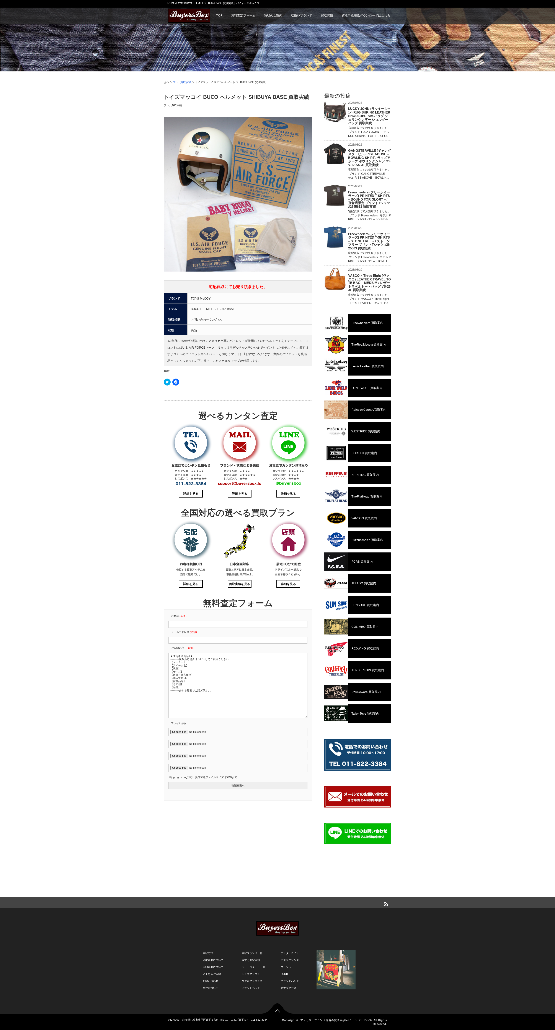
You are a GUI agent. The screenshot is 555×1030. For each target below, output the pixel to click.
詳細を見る (190, 493)
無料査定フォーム (243, 15)
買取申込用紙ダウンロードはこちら (366, 15)
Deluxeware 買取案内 (366, 692)
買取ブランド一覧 (252, 953)
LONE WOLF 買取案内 (366, 388)
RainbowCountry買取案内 (368, 409)
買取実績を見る (239, 584)
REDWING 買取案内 (365, 648)
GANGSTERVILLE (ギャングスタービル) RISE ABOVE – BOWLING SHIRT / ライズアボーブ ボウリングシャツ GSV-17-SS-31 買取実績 (369, 158)
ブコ (176, 82)
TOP (219, 15)
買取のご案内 (273, 15)
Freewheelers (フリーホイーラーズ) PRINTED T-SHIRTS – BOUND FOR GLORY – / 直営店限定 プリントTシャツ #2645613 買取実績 (369, 199)
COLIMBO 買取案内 (365, 626)
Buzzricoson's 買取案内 (367, 540)
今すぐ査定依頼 (251, 960)
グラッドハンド (290, 980)
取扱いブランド (301, 15)
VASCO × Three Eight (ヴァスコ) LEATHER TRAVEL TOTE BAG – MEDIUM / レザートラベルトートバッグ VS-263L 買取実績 (369, 283)
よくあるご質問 (212, 974)
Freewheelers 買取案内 (367, 323)
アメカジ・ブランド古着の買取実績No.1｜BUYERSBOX (336, 1020)
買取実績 (327, 15)
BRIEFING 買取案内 (365, 474)
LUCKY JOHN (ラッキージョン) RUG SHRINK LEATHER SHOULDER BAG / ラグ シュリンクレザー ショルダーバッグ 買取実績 (369, 116)
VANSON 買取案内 (364, 518)
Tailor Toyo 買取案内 (365, 713)
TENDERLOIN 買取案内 (367, 670)
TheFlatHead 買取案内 (366, 496)
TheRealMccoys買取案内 (368, 344)
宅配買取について (213, 960)
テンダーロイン (290, 953)
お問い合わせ (210, 980)
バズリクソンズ (290, 960)
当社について (210, 987)
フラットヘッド (251, 987)
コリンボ (286, 967)
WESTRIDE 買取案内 (365, 431)
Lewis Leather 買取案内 (367, 366)
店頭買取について (213, 967)
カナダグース (288, 987)
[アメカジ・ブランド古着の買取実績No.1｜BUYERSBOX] (189, 15)
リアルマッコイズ (252, 980)
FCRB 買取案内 (362, 561)
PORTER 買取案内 (364, 453)
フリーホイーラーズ (253, 967)
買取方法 (208, 953)
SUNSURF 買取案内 (365, 605)
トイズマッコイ (251, 974)
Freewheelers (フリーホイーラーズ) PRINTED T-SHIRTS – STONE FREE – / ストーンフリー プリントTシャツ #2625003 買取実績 (369, 241)
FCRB (284, 974)
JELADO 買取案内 (363, 583)
